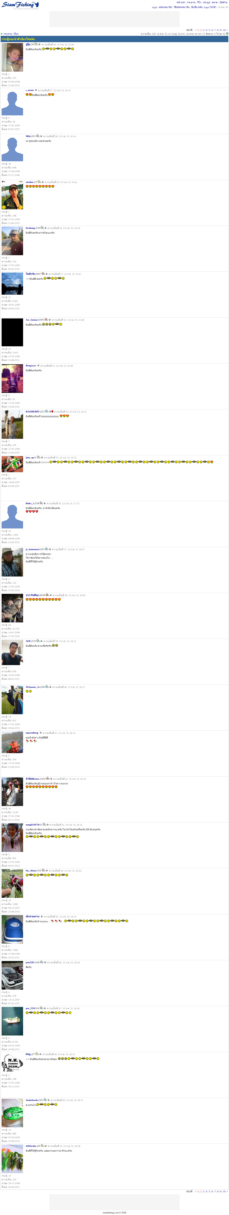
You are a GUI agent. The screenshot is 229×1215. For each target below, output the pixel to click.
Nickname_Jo (33, 687)
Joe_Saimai (32, 319)
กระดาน (191, 2)
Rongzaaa (31, 365)
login (154, 7)
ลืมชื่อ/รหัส (196, 7)
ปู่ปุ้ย (28, 44)
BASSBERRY (33, 411)
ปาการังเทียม (32, 595)
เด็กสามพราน (32, 916)
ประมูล (206, 2)
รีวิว (199, 2)
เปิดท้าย (223, 2)
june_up (30, 457)
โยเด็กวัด (30, 274)
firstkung (30, 228)
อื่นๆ (16, 34)
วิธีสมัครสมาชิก (182, 7)
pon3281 (30, 962)
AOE (28, 641)
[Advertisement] (114, 1202)
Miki (28, 136)
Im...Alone (31, 870)
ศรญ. (28, 1054)
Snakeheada (32, 1100)
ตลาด (215, 2)
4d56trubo (31, 1146)
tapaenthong (32, 732)
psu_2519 (30, 1008)
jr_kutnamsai (32, 549)
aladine (29, 182)
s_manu (30, 90)
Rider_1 (30, 503)
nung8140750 (33, 824)
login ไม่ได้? (210, 7)
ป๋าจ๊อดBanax (32, 778)
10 (224, 30)
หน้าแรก (181, 2)
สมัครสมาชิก (165, 7)
